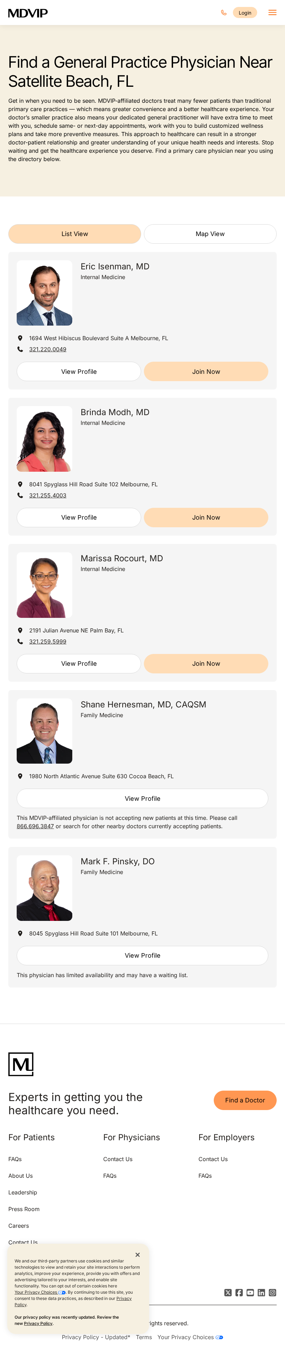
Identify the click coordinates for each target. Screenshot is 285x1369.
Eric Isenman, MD (115, 266)
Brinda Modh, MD (115, 412)
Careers (18, 1225)
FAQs (15, 1159)
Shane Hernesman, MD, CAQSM (143, 704)
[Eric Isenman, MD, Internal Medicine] (44, 293)
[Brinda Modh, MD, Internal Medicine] (44, 439)
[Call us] (223, 12)
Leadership (22, 1192)
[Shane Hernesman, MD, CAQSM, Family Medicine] (44, 731)
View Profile (79, 371)
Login (245, 13)
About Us (20, 1175)
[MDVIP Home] (32, 12)
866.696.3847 (35, 826)
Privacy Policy (38, 1323)
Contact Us (23, 1242)
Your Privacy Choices (36, 1292)
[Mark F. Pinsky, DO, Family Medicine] (44, 888)
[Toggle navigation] (272, 12)
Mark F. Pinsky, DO (118, 861)
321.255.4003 (47, 495)
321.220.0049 (47, 349)
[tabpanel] (142, 620)
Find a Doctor (245, 1100)
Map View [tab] (210, 233)
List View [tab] (75, 233)
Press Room (24, 1209)
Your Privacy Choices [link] (186, 1337)
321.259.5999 (47, 641)
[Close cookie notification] (137, 1254)
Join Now (206, 371)
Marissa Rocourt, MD (122, 558)
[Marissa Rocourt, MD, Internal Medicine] (44, 585)
